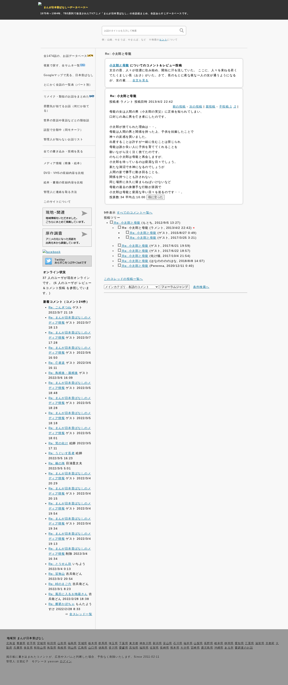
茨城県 (82, 643)
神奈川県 (146, 643)
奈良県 (28, 647)
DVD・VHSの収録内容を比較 (64, 173)
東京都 (133, 643)
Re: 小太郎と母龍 (126, 222)
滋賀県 (259, 643)
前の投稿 (179, 106)
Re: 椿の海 (56, 463)
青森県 (21, 643)
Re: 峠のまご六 (59, 584)
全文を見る (140, 80)
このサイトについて (57, 201)
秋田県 (51, 643)
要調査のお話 (244, 647)
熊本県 (174, 647)
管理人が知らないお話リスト (63, 139)
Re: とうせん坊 (59, 563)
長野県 (208, 643)
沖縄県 (218, 647)
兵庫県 (18, 647)
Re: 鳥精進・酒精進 (63, 373)
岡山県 (72, 647)
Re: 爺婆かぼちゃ (61, 604)
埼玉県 (113, 643)
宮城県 (41, 643)
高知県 (133, 647)
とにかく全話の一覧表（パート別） (68, 84)
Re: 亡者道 (56, 362)
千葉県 (123, 643)
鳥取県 (51, 647)
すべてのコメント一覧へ (134, 212)
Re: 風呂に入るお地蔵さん (68, 594)
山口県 (92, 647)
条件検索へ (201, 287)
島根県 (62, 647)
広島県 (82, 647)
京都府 (270, 643)
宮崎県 (195, 647)
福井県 (188, 643)
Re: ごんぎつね (59, 307)
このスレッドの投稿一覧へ (123, 279)
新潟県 (157, 643)
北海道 (10, 643)
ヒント (163, 39)
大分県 (185, 647)
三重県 (249, 643)
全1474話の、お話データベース (65, 55)
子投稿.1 (225, 106)
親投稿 (210, 106)
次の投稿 (195, 106)
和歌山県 (40, 647)
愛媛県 (123, 647)
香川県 (113, 647)
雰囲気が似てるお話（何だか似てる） (66, 108)
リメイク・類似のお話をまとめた (66, 96)
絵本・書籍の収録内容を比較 (63, 182)
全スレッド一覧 (80, 614)
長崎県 (164, 647)
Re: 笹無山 (56, 573)
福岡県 (144, 647)
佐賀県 (154, 647)
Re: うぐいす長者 (61, 453)
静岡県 (229, 643)
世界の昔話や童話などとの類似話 (66, 120)
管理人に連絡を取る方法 (60, 192)
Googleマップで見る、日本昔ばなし (69, 75)
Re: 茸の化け (58, 443)
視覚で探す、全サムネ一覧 (62, 65)
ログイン (66, 661)
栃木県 (92, 643)
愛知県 (239, 643)
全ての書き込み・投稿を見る (63, 151)
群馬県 (103, 643)
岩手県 (31, 643)
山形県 (62, 643)
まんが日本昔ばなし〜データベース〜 (66, 7)
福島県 (72, 643)
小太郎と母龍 (119, 65)
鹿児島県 (207, 647)
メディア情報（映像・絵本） (63, 163)
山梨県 (198, 643)
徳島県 (103, 647)
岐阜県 (218, 643)
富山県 (167, 643)
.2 (234, 106)
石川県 (177, 643)
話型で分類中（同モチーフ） (63, 129)
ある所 (229, 647)
